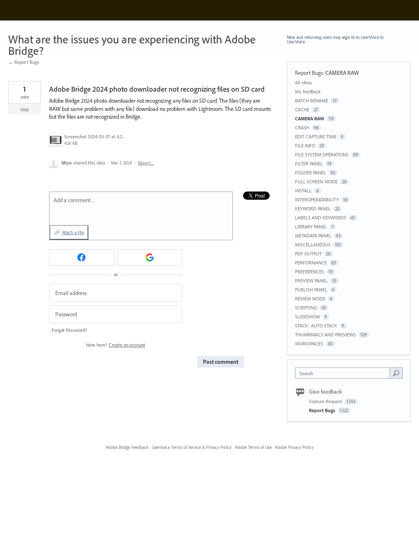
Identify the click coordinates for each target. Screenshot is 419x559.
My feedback (308, 91)
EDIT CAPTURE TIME (315, 136)
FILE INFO (305, 145)
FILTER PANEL (309, 163)
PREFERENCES (309, 271)
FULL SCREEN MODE (316, 181)
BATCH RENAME (311, 100)
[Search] (396, 372)
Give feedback (325, 391)
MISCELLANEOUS (313, 244)
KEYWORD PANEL (313, 208)
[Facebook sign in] (81, 257)
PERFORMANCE (311, 262)
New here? (115, 345)
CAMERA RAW (342, 73)
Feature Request (326, 401)
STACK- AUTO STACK (316, 325)
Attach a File (73, 232)
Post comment (220, 361)
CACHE (302, 109)
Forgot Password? (69, 330)
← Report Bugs (23, 62)
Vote (24, 110)
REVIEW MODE (310, 298)
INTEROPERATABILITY (317, 199)
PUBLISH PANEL (311, 289)
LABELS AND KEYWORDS (320, 217)
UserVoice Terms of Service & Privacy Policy (192, 447)
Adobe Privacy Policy (294, 447)
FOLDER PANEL (310, 172)
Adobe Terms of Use (253, 447)
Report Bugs (309, 73)
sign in (348, 37)
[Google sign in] (149, 257)
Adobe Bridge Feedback (127, 447)
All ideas (303, 82)
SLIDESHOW (307, 316)
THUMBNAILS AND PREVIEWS (325, 334)
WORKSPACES (309, 343)
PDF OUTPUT (308, 253)
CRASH (302, 127)
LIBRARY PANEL (311, 226)
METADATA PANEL (313, 235)
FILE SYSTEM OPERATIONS (322, 154)
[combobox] (344, 373)
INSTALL (303, 190)
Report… (146, 163)
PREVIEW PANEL (311, 280)
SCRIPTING (306, 307)
